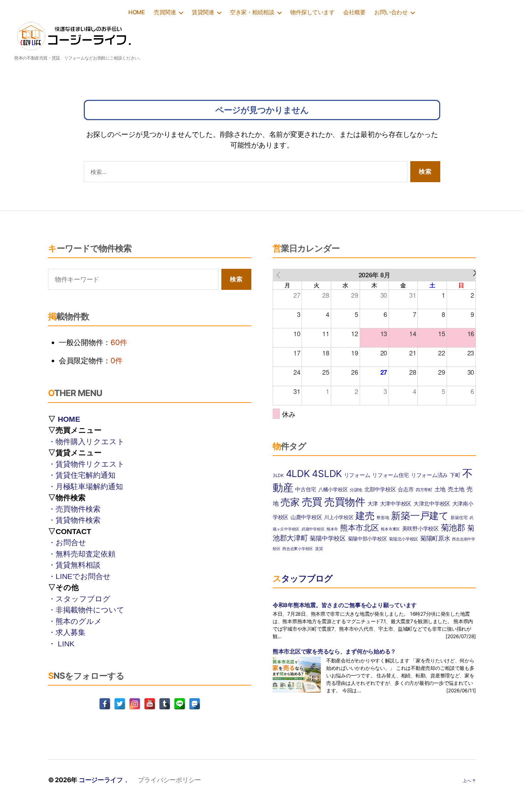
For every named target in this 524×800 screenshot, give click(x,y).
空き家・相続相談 (252, 12)
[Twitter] (119, 703)
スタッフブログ (303, 578)
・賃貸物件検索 (74, 520)
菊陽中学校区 (327, 538)
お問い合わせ (390, 12)
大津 (373, 503)
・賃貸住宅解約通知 (81, 475)
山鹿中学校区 (306, 517)
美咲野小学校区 (420, 528)
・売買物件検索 (74, 509)
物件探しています (312, 12)
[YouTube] (149, 703)
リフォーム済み (429, 475)
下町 (455, 475)
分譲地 (356, 489)
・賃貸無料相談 (74, 565)
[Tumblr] (164, 703)
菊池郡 (453, 528)
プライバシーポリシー (169, 780)
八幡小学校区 (333, 489)
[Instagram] (134, 703)
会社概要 (354, 12)
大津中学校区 (395, 504)
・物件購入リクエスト (86, 441)
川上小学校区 (338, 517)
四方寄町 (424, 489)
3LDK (278, 475)
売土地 (456, 489)
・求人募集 (67, 632)
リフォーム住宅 (390, 475)
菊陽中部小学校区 (367, 539)
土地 (440, 489)
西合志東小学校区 (297, 549)
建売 (364, 516)
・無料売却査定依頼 (81, 554)
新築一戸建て (419, 516)
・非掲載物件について (86, 610)
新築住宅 (459, 517)
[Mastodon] (194, 703)
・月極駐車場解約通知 (85, 486)
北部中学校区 (380, 489)
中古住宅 (305, 489)
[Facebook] (105, 703)
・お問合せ (67, 542)
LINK (66, 644)
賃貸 (319, 549)
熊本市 (332, 529)
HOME (136, 12)
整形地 (382, 517)
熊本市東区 (390, 529)
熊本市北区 (359, 527)
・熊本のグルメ (75, 621)
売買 (312, 502)
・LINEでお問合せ (79, 576)
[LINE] (179, 703)
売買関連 (165, 12)
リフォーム (357, 475)
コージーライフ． (104, 780)
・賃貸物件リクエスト (86, 464)
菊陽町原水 (435, 538)
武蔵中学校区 (313, 529)
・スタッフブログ (79, 599)
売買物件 (344, 502)
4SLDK (327, 473)
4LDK (298, 473)
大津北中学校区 (431, 503)
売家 (290, 502)
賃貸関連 (203, 12)
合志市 (405, 489)
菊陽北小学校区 (403, 539)
